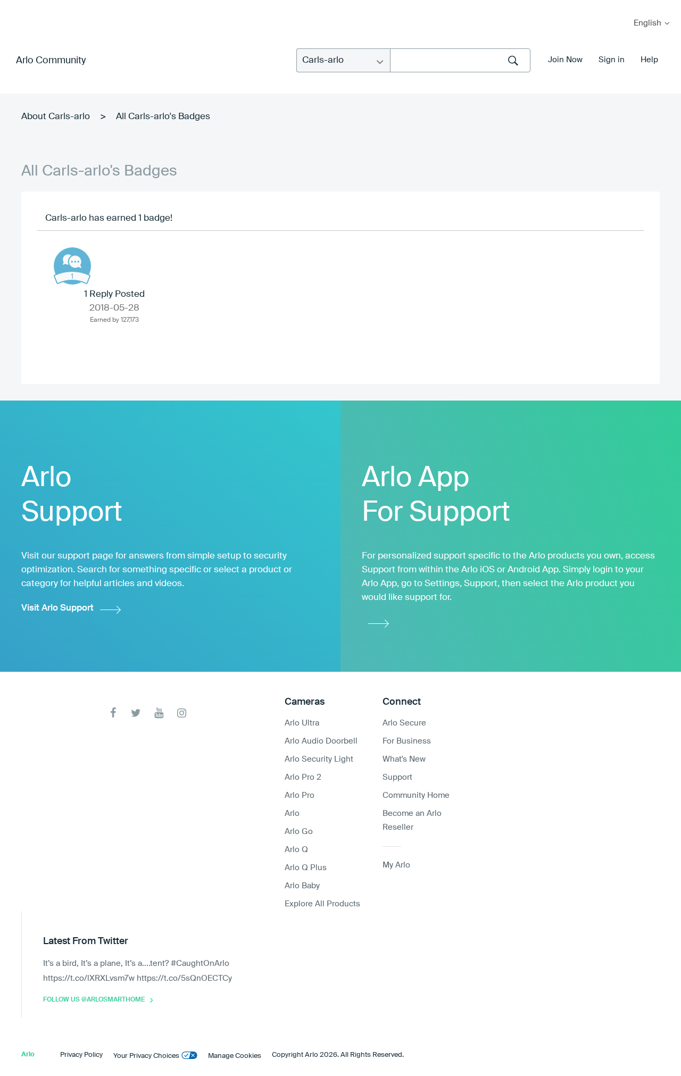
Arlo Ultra (302, 723)
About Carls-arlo (55, 116)
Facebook (113, 713)
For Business (407, 741)
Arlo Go (299, 832)
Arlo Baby (302, 886)
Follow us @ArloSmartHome (94, 1000)
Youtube (158, 713)
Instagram (181, 713)
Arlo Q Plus (306, 868)
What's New (404, 759)
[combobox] (460, 60)
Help (649, 60)
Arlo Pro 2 (303, 777)
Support (397, 777)
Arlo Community (51, 60)
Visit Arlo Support (57, 608)
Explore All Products (322, 904)
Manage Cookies (234, 1056)
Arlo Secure (404, 723)
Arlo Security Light (319, 759)
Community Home (416, 795)
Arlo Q (296, 850)
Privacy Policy (81, 1055)
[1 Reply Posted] (72, 266)
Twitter (136, 713)
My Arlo (15, 6)
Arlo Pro (299, 795)
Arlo (292, 814)
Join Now (565, 60)
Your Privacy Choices (146, 1056)
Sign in (612, 60)
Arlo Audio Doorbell (321, 741)
